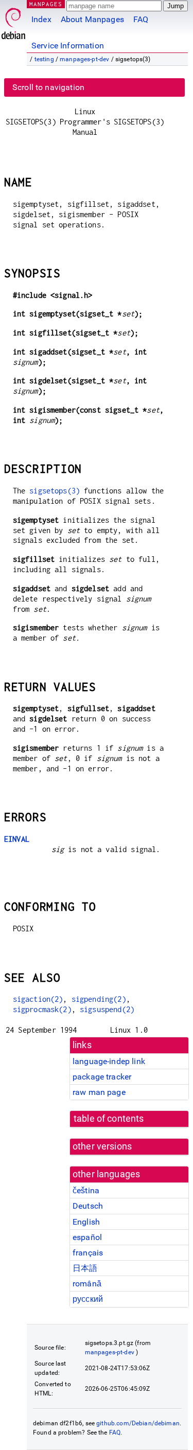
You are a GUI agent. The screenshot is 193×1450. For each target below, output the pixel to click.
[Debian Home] (13, 21)
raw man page (99, 1092)
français (88, 1253)
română (87, 1283)
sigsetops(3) (54, 490)
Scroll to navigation (48, 87)
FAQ (140, 19)
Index (41, 19)
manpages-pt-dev (84, 59)
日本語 (85, 1268)
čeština (86, 1190)
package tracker (102, 1077)
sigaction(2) (38, 999)
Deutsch (88, 1206)
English (86, 1222)
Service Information (67, 45)
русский (88, 1299)
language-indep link (109, 1061)
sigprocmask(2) (42, 1009)
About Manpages (92, 19)
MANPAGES (45, 4)
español (87, 1237)
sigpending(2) (99, 999)
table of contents (109, 1118)
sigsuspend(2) (107, 1009)
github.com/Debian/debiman (138, 1423)
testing (44, 59)
